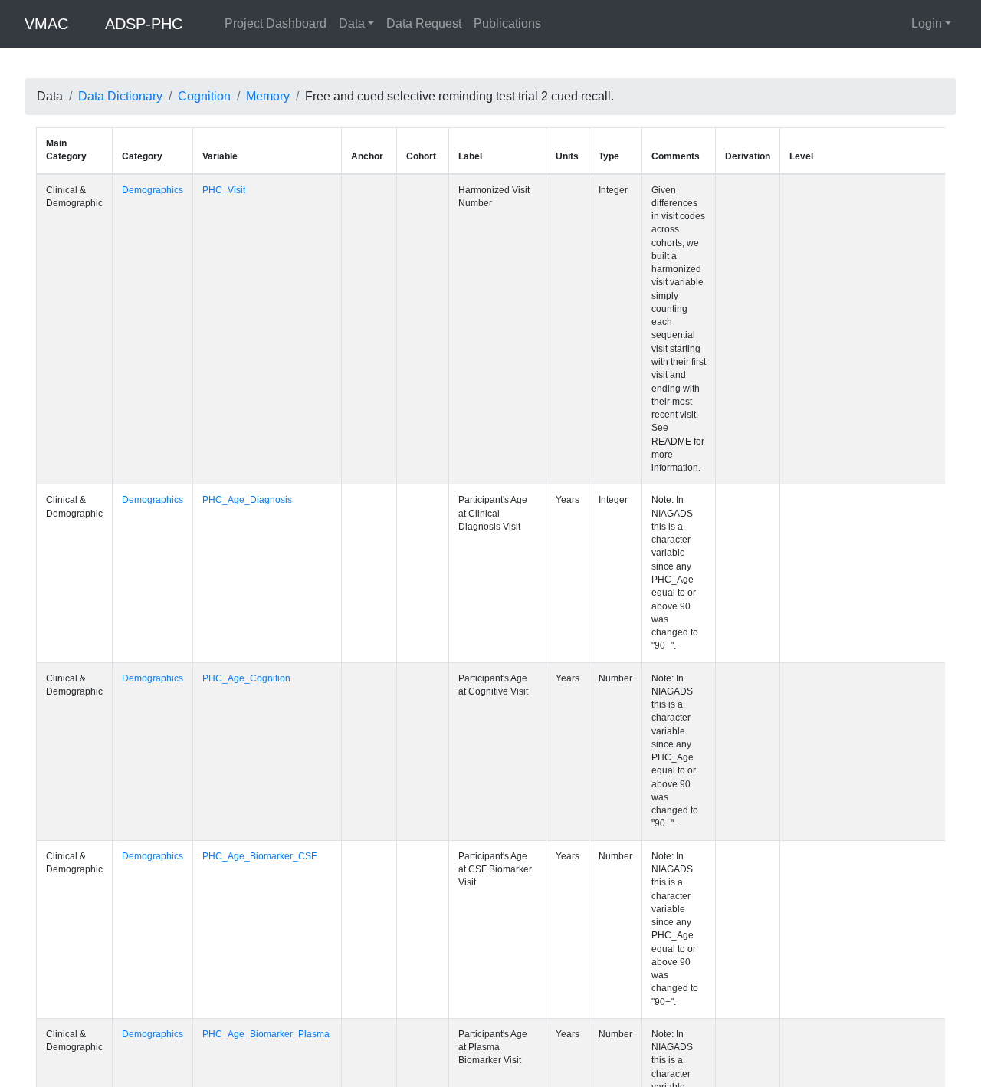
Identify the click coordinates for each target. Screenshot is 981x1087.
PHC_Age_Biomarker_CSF (262, 565)
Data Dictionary (120, 96)
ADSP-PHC (143, 23)
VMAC (46, 23)
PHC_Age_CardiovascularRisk (269, 762)
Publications (507, 23)
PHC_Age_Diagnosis (249, 368)
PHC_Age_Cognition (249, 466)
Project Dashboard (275, 23)
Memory (268, 96)
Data (352, 23)
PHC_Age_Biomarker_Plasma (268, 663)
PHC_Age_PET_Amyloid (257, 860)
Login (926, 23)
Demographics (152, 190)
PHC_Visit (226, 190)
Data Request (423, 23)
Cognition (204, 96)
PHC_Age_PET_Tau (247, 959)
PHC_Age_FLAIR (241, 1057)
